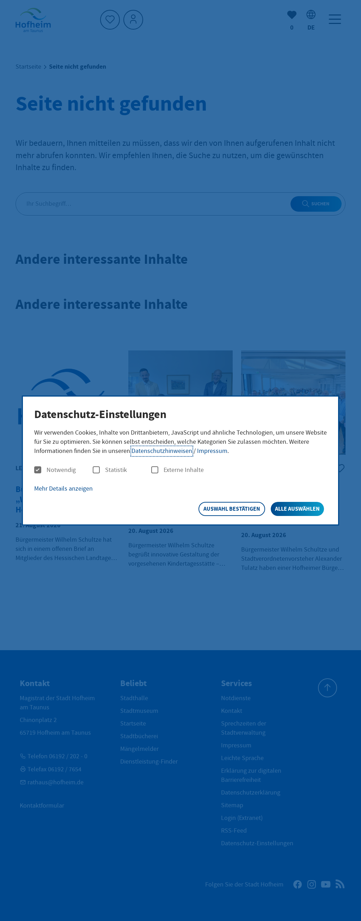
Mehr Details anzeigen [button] (63, 489)
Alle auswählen (297, 508)
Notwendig (61, 470)
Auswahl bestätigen (231, 508)
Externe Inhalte (184, 470)
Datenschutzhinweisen (161, 451)
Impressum (212, 451)
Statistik (116, 470)
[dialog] (180, 460)
